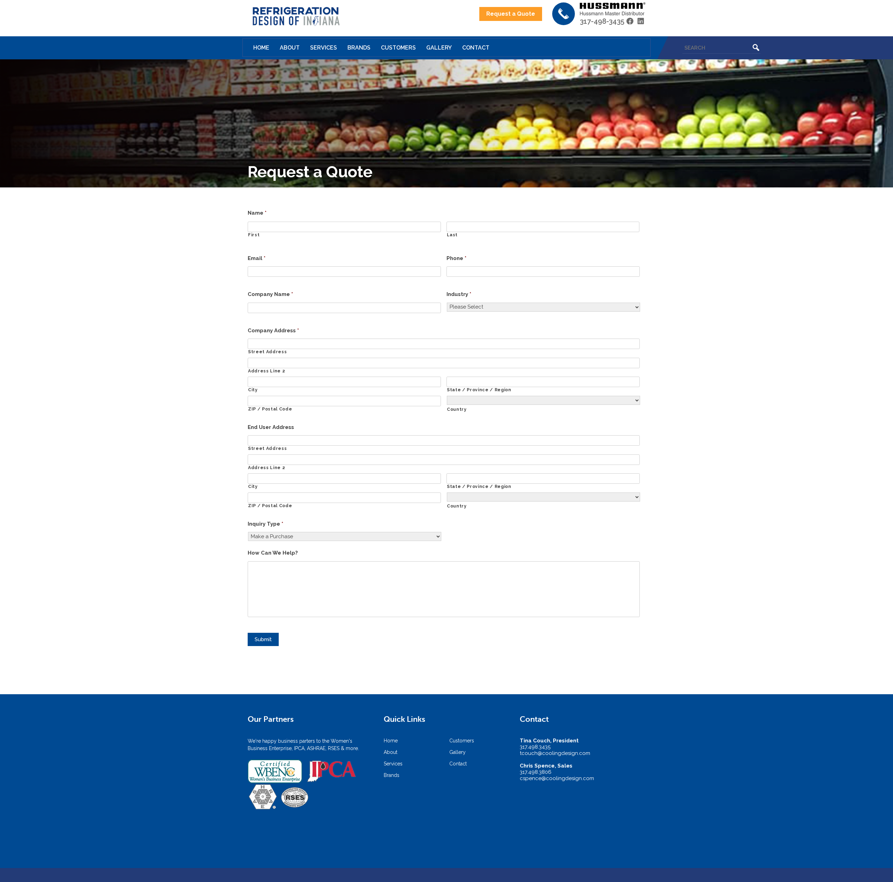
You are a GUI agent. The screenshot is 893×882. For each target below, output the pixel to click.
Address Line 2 (266, 371)
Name (257, 213)
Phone (456, 258)
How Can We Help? (273, 553)
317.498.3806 (535, 772)
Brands (358, 47)
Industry (458, 294)
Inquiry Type (265, 524)
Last (452, 234)
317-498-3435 (602, 21)
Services (323, 47)
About (290, 47)
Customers (398, 47)
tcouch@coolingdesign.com (555, 753)
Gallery (439, 47)
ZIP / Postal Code (270, 409)
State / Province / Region (479, 389)
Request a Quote (510, 13)
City (253, 389)
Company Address (273, 330)
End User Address (271, 427)
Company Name (270, 294)
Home (261, 47)
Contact (475, 47)
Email (256, 258)
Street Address (267, 351)
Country (457, 409)
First (254, 234)
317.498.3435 (535, 747)
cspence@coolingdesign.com (557, 778)
